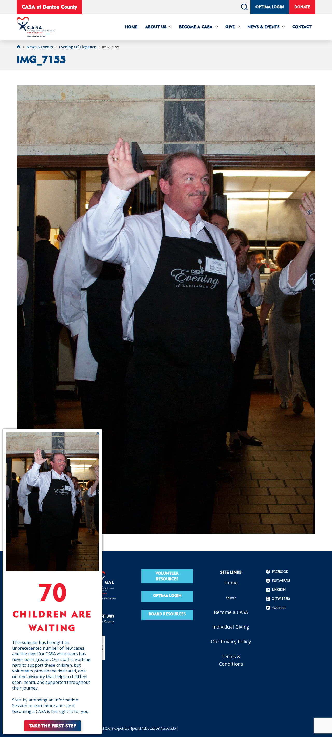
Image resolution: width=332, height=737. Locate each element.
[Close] (98, 433)
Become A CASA (195, 26)
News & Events (263, 26)
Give (230, 26)
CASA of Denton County (49, 7)
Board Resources (167, 613)
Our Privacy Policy (231, 641)
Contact (302, 26)
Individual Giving (230, 627)
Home (131, 26)
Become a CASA (231, 612)
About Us (156, 26)
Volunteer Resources (167, 576)
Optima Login (269, 6)
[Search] (244, 7)
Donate (302, 6)
